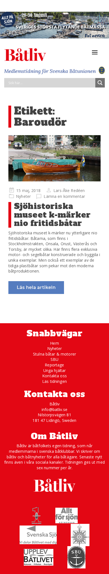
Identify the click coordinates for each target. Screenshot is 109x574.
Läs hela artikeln (36, 287)
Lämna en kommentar (64, 196)
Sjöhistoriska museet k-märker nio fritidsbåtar (52, 215)
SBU (54, 359)
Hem (54, 343)
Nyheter (23, 196)
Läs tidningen (54, 381)
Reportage (54, 365)
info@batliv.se (54, 409)
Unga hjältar (54, 370)
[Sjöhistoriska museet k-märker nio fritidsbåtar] (54, 158)
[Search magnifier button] (100, 82)
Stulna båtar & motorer (54, 354)
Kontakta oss (54, 375)
